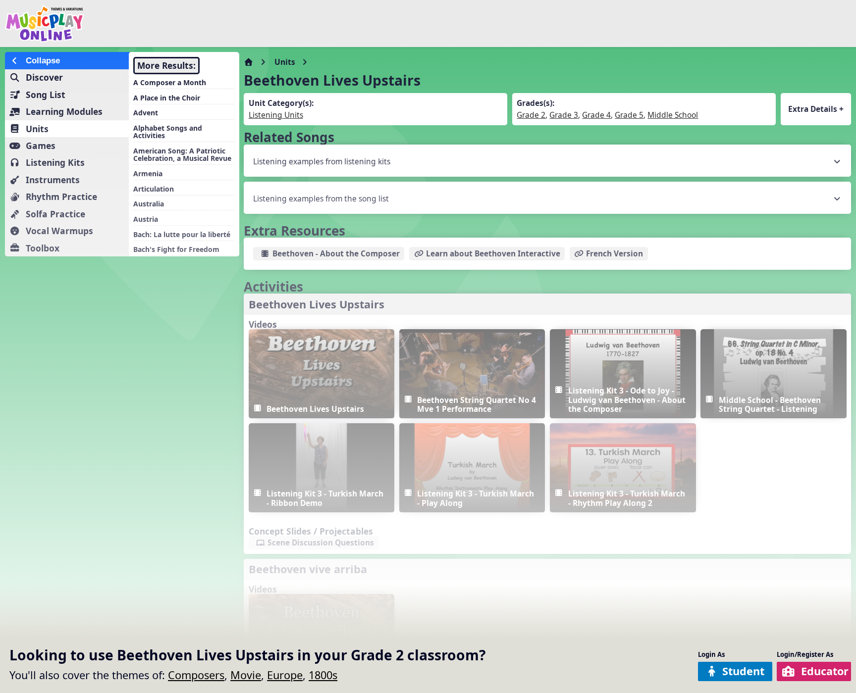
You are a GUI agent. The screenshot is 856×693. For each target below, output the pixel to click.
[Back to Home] (144, 24)
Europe (285, 675)
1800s (323, 675)
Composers (196, 675)
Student (743, 671)
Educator (825, 671)
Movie (245, 675)
